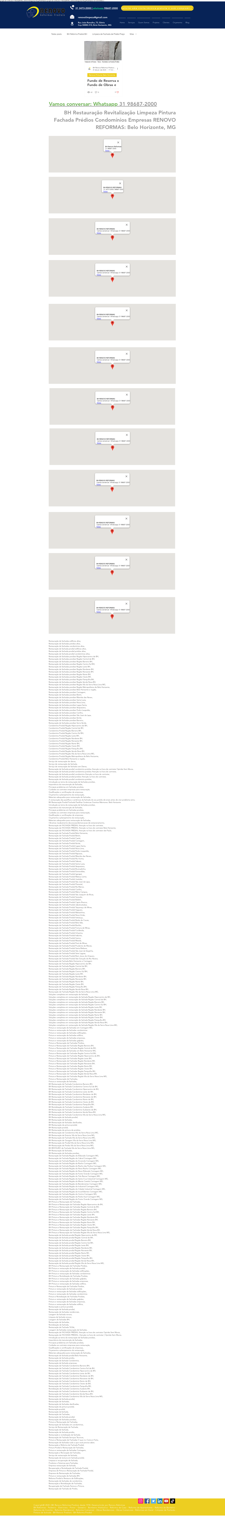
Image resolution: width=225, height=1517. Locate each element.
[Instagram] (140, 1501)
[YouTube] (166, 1501)
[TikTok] (172, 1501)
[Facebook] (147, 1501)
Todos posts (56, 34)
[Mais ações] (118, 68)
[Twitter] (153, 1501)
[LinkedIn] (159, 1501)
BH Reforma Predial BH (77, 34)
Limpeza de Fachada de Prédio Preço (108, 34)
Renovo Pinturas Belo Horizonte (102, 75)
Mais (132, 34)
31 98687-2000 (103, 104)
